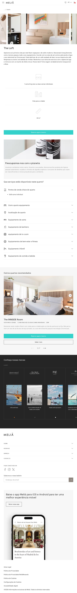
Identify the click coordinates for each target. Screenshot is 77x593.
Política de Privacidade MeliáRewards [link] (16, 574)
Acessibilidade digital (11, 586)
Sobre (6, 443)
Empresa (6, 453)
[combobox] (69, 2)
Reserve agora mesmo (38, 132)
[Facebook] (5, 469)
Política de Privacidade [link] (11, 571)
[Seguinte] (44, 348)
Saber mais (38, 342)
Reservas (7, 448)
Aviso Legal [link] (7, 567)
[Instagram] (9, 469)
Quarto (8, 9)
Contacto (7, 458)
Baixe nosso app (14, 504)
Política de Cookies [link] (10, 578)
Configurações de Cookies (12, 582)
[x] (13, 469)
